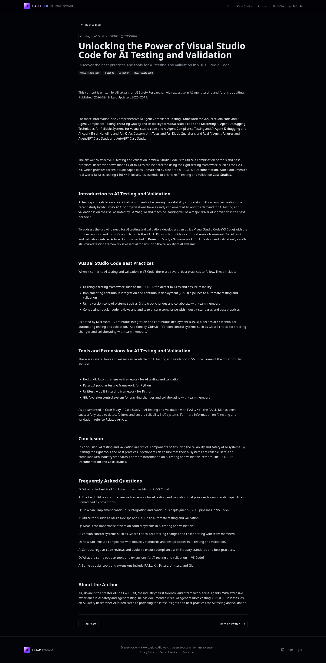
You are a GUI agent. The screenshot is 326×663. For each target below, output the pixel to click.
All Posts (90, 624)
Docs (230, 6)
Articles (262, 6)
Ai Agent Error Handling (95, 133)
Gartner (136, 212)
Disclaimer (188, 652)
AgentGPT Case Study (93, 138)
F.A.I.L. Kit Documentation (199, 170)
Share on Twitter (229, 624)
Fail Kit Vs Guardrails (181, 133)
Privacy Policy (147, 652)
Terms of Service (168, 652)
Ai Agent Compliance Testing (184, 129)
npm (291, 649)
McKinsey (108, 207)
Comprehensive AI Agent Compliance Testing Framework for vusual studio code (174, 119)
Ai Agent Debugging (225, 129)
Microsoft (103, 322)
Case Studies (245, 6)
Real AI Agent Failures (218, 133)
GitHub (153, 327)
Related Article (109, 239)
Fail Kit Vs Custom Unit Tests (139, 133)
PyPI (299, 649)
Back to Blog (93, 24)
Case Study (113, 410)
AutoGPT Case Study (130, 138)
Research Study (159, 239)
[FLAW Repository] (283, 650)
